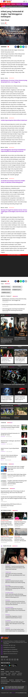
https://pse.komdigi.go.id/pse (11, 689)
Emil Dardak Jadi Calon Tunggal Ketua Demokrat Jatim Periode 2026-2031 (15, 468)
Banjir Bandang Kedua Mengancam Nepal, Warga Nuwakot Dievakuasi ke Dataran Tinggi (20, 525)
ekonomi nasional (18, 286)
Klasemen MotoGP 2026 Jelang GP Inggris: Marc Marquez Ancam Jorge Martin (14, 623)
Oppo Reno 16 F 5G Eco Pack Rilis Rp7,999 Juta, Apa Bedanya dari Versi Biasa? (15, 575)
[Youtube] (12, 659)
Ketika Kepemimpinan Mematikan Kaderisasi (14, 120)
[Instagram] (10, 659)
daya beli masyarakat (7, 286)
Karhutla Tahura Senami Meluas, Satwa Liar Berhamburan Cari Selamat (9, 457)
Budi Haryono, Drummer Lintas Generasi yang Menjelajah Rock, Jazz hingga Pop (14, 81)
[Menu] (2, 1)
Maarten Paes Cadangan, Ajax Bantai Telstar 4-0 (11, 441)
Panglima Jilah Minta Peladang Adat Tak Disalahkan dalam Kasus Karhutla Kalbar (17, 482)
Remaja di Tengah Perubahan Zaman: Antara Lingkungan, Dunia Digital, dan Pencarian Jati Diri (14, 211)
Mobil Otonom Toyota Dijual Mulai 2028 (14, 384)
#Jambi (16, 418)
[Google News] (17, 659)
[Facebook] (16, 47)
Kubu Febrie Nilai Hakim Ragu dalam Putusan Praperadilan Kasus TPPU (16, 475)
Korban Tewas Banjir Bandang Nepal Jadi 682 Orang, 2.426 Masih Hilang (7, 524)
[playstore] (13, 666)
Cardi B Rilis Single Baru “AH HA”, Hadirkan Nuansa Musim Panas (13, 617)
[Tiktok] (15, 659)
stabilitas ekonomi (7, 292)
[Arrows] (2, 326)
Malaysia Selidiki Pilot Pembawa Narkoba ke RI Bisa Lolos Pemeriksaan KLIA (15, 610)
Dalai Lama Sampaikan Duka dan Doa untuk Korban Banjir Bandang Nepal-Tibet (7, 540)
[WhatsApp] (21, 47)
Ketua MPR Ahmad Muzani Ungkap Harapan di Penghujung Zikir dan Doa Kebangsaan (15, 588)
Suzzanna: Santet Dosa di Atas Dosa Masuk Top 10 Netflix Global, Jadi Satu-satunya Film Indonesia (15, 603)
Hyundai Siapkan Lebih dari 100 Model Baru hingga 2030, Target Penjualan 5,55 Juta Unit (7, 399)
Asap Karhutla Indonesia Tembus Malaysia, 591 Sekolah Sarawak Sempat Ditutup (20, 540)
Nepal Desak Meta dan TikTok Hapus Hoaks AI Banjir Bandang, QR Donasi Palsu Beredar (13, 491)
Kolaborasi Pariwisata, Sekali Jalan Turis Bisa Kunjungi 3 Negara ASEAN (10, 426)
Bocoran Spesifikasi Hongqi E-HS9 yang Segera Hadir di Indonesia (20, 399)
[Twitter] (18, 47)
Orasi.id (13, 692)
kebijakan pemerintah (17, 289)
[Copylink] (26, 47)
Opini (8, 8)
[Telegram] (23, 47)
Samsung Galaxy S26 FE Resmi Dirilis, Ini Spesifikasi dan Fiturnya (11, 504)
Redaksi (3, 23)
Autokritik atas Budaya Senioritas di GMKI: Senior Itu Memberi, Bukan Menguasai (13, 181)
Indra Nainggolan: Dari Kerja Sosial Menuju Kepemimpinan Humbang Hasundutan (13, 150)
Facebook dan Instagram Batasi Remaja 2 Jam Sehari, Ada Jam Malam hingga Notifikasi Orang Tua (13, 498)
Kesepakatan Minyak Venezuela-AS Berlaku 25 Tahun (7, 359)
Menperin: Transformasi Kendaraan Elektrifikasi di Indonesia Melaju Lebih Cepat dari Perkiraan (15, 568)
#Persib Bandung (5, 418)
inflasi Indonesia (6, 289)
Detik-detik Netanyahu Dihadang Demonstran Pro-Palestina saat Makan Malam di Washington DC (15, 595)
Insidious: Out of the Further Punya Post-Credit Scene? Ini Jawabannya (14, 630)
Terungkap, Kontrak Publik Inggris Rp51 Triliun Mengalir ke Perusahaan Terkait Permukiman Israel (20, 360)
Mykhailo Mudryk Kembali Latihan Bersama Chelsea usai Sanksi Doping (15, 581)
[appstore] (4, 666)
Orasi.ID (3, 8)
